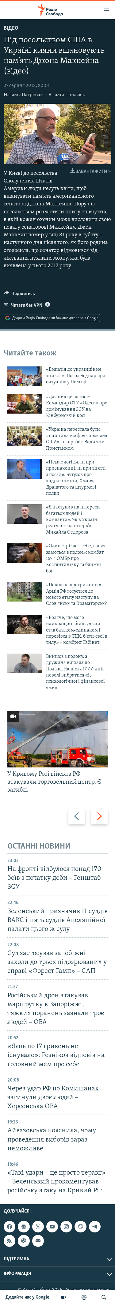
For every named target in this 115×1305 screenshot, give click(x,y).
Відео (11, 28)
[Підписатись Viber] (80, 1226)
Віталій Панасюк (66, 94)
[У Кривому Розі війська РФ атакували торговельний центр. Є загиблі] (57, 739)
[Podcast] (23, 1241)
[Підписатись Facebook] (9, 1226)
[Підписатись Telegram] (95, 1226)
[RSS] (9, 1241)
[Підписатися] (38, 1241)
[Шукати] (104, 1297)
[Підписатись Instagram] (66, 1226)
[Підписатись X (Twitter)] (38, 1226)
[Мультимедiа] (64, 1297)
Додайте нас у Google (27, 1297)
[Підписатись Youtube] (52, 1226)
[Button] (19, 295)
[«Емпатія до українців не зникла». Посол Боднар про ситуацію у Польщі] (24, 376)
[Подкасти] (84, 1297)
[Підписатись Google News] (23, 1226)
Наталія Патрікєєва (25, 94)
